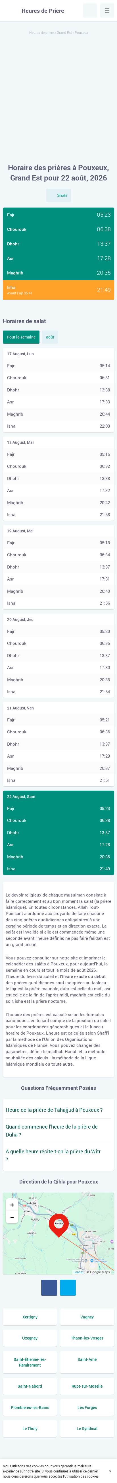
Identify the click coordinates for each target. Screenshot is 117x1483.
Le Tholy (29, 1428)
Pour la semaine (21, 337)
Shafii (62, 195)
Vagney (87, 1317)
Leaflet (78, 1272)
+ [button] (12, 1204)
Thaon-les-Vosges (87, 1338)
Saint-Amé (87, 1359)
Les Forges (87, 1407)
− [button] (12, 1217)
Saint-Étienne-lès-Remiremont (30, 1362)
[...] (107, 10)
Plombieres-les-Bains (30, 1407)
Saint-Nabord (30, 1386)
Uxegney (29, 1338)
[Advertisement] (58, 99)
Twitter (68, 1288)
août (50, 337)
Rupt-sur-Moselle (87, 1386)
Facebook (49, 1288)
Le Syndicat (87, 1428)
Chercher (90, 10)
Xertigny (29, 1317)
